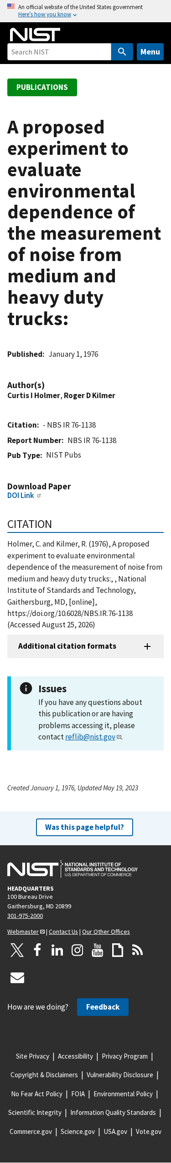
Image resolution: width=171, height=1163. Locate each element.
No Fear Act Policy (36, 1093)
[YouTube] (98, 950)
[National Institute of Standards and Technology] (72, 869)
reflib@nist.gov (90, 737)
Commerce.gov (31, 1131)
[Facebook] (37, 950)
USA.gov (115, 1131)
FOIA (78, 1093)
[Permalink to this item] (49, 385)
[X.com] (17, 950)
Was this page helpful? (84, 827)
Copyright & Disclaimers (44, 1074)
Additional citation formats (67, 646)
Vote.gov (148, 1131)
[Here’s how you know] (85, 11)
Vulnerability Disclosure (120, 1074)
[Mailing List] (17, 977)
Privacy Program (125, 1056)
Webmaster (23, 931)
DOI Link (20, 495)
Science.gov (78, 1131)
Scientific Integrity (35, 1112)
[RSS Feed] (138, 950)
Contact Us (63, 931)
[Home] (35, 34)
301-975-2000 (25, 916)
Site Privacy (32, 1056)
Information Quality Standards (113, 1112)
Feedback (102, 1007)
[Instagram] (77, 950)
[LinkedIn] (57, 950)
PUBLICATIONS (42, 87)
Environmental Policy (123, 1093)
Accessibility (75, 1056)
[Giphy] (118, 950)
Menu (150, 51)
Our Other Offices (106, 931)
